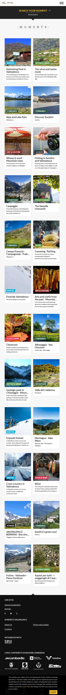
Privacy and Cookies (41, 625)
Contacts (8, 629)
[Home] (8, 3)
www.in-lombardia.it (13, 605)
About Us (8, 625)
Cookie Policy (26, 686)
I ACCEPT (53, 692)
